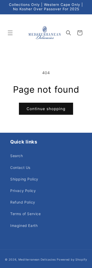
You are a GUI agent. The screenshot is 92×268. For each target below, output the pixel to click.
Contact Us (20, 167)
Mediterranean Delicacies (37, 259)
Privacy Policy (23, 190)
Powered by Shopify (72, 259)
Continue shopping (46, 108)
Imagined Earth (24, 225)
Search (16, 156)
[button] (10, 33)
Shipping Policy (24, 179)
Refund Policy (22, 202)
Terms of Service (25, 214)
